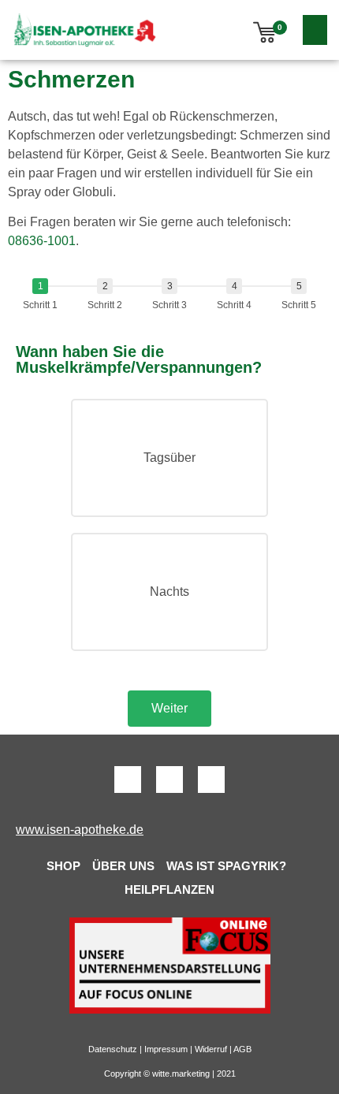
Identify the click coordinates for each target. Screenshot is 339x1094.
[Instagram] (211, 779)
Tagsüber (169, 457)
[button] (315, 30)
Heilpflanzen (169, 889)
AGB (242, 1049)
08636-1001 (42, 240)
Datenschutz (112, 1049)
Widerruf (211, 1049)
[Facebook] (127, 779)
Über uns (123, 866)
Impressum (166, 1049)
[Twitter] (169, 779)
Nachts (169, 591)
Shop (63, 866)
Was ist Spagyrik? (226, 866)
